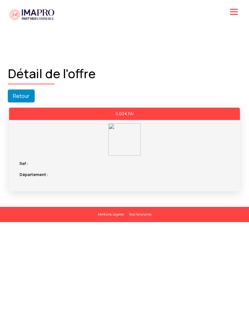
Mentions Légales (111, 214)
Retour (21, 96)
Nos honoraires (140, 214)
